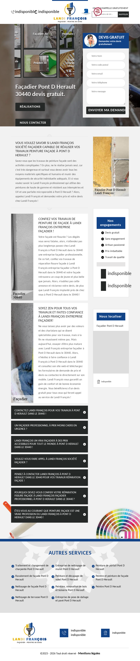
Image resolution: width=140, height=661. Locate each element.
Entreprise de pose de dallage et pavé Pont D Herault (71, 599)
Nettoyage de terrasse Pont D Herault (31, 599)
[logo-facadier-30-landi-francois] (70, 12)
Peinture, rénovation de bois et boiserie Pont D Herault (71, 588)
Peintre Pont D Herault (108, 586)
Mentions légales (89, 653)
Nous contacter (33, 123)
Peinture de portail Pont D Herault (110, 567)
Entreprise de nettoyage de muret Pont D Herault (70, 567)
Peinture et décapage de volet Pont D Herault (69, 578)
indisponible (24, 12)
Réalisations (30, 107)
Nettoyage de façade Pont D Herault (30, 588)
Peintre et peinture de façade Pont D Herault (112, 578)
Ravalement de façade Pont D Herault (31, 578)
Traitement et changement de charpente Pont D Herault (31, 567)
